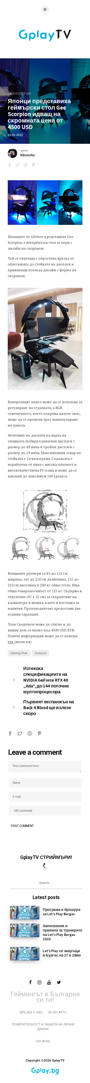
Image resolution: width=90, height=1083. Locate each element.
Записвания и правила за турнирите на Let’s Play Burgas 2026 (62, 932)
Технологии (19, 93)
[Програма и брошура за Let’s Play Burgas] (25, 912)
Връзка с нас (31, 1012)
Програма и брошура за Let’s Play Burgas (61, 911)
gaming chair (19, 653)
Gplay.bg (43, 1041)
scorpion (40, 653)
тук (11, 641)
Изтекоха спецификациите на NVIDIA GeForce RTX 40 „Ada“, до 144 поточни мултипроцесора (46, 680)
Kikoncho (27, 155)
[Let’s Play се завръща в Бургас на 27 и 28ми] (25, 953)
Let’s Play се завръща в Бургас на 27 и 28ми (62, 953)
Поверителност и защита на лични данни (43, 1027)
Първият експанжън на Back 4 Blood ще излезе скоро (48, 707)
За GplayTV (57, 1012)
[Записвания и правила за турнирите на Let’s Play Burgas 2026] (25, 930)
